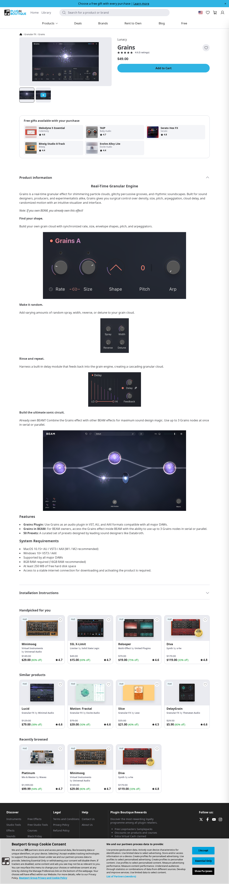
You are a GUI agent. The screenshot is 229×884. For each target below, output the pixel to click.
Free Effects (35, 819)
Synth (170, 648)
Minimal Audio (46, 712)
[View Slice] (138, 692)
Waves (42, 777)
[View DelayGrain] (186, 692)
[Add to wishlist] (206, 47)
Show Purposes (203, 871)
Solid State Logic (90, 648)
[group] (42, 639)
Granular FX (30, 34)
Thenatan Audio (191, 712)
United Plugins (143, 648)
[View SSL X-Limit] (90, 628)
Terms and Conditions (66, 819)
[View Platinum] (42, 757)
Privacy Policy (61, 824)
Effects (10, 830)
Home (34, 13)
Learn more (141, 4)
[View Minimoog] (42, 628)
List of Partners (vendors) (121, 876)
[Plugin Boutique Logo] (15, 12)
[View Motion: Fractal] (90, 692)
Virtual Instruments (32, 648)
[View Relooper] (138, 628)
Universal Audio (33, 651)
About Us (87, 824)
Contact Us (88, 819)
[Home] (20, 34)
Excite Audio (93, 712)
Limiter (74, 648)
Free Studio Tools (38, 824)
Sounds (10, 836)
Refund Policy (61, 830)
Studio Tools (13, 824)
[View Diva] (186, 628)
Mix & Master (29, 777)
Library (46, 13)
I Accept (203, 850)
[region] (114, 861)
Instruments (13, 819)
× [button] (225, 4)
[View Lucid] (42, 692)
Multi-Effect (124, 648)
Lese (137, 712)
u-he (179, 648)
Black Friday (35, 836)
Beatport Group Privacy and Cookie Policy (43, 878)
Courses (32, 830)
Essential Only (203, 860)
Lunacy (122, 39)
